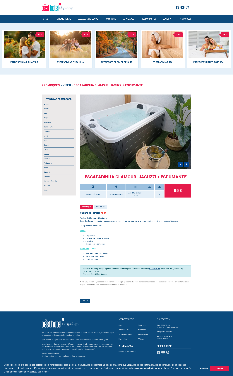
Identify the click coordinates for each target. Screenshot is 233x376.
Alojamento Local (88, 19)
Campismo (110, 19)
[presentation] (180, 164)
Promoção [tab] (86, 207)
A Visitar (167, 19)
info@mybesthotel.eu (165, 332)
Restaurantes (148, 19)
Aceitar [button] (219, 368)
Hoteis (45, 19)
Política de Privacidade (127, 352)
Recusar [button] (204, 368)
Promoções (185, 19)
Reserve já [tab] (100, 207)
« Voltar (85, 301)
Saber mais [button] (43, 372)
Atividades (128, 19)
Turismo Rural (63, 19)
